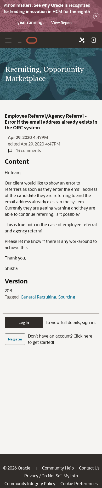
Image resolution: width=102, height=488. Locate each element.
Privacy (31, 475)
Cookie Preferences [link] (79, 483)
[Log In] (93, 40)
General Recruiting (38, 297)
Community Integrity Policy (29, 483)
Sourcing (66, 297)
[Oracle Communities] (82, 40)
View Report (61, 22)
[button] (20, 40)
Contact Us (89, 468)
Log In (24, 322)
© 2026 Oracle (16, 468)
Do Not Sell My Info (60, 475)
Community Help (58, 468)
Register (15, 339)
